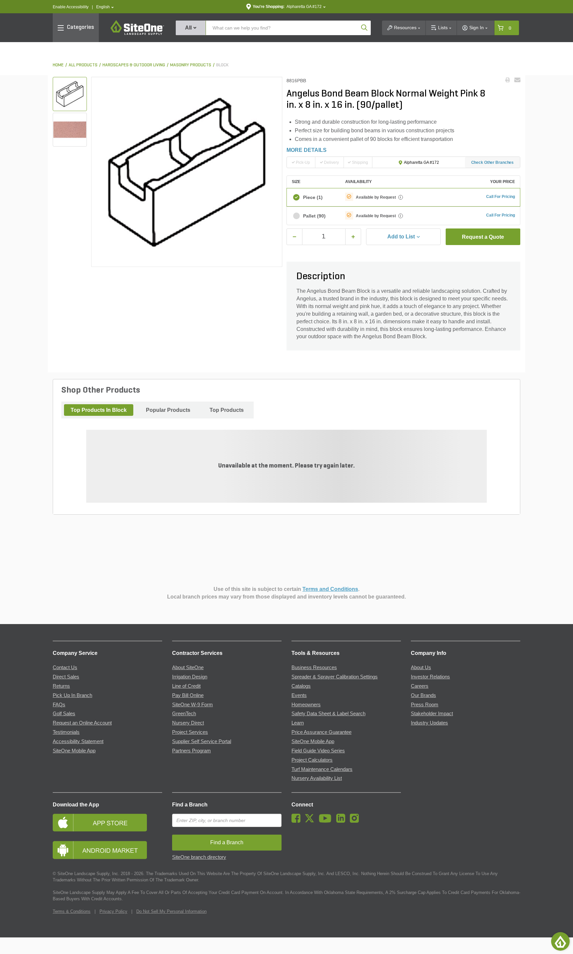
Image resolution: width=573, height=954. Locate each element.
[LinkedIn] (342, 821)
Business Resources (314, 667)
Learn (297, 723)
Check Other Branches (492, 162)
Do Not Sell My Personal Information (171, 911)
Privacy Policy (113, 911)
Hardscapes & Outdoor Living (133, 65)
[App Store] (107, 822)
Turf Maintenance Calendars (321, 769)
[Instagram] (356, 821)
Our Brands (423, 695)
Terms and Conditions (330, 589)
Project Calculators (312, 760)
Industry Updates (429, 723)
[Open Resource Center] (560, 941)
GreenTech (184, 713)
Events (299, 695)
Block (222, 65)
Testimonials (66, 732)
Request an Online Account (82, 723)
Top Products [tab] (227, 410)
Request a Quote (483, 237)
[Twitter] (311, 821)
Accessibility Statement (78, 741)
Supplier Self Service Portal (201, 741)
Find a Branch (190, 804)
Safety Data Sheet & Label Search (328, 713)
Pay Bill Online (188, 695)
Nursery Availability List (316, 778)
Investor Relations (430, 676)
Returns (61, 686)
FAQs (59, 704)
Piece (313, 197)
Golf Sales (64, 713)
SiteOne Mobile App (74, 750)
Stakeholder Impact (432, 713)
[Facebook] (297, 821)
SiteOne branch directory (199, 857)
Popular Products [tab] (168, 410)
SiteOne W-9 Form (192, 704)
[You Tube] (327, 821)
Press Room (424, 704)
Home (58, 65)
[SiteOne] (137, 34)
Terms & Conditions (72, 911)
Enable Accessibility (71, 7)
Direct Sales (66, 676)
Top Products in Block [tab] (99, 410)
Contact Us (65, 667)
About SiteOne (188, 667)
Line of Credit (186, 686)
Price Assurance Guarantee (321, 732)
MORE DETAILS (306, 150)
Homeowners (306, 704)
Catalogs (301, 686)
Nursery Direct (188, 723)
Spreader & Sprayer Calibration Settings (334, 676)
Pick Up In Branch (72, 695)
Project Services (190, 732)
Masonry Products (190, 65)
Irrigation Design (189, 676)
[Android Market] (107, 850)
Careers (419, 686)
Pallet (314, 216)
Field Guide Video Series (318, 750)
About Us (421, 667)
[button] (105, 7)
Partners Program (191, 750)
